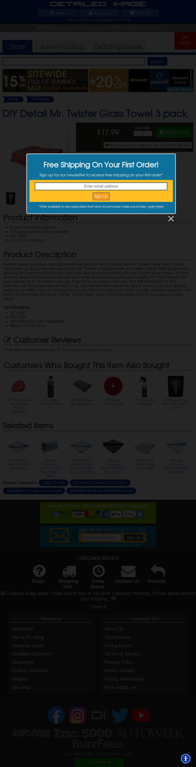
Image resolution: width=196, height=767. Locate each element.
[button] (185, 758)
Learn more (155, 206)
